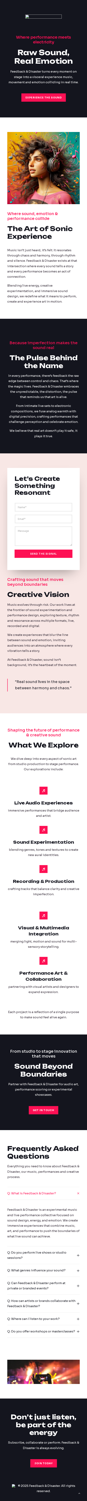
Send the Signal (43, 553)
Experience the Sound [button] (43, 97)
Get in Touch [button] (43, 1110)
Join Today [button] (43, 1463)
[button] (43, 1378)
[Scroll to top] (79, 1493)
